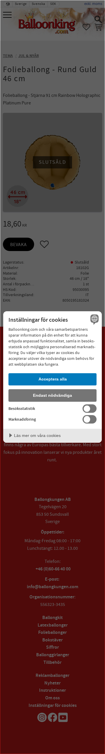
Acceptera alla (52, 379)
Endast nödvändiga (52, 395)
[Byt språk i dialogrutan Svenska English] (93, 319)
